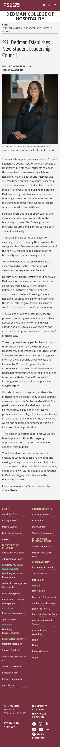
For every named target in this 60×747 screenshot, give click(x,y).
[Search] (49, 5)
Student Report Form (42, 546)
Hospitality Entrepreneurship (10, 631)
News (35, 645)
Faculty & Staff (9, 520)
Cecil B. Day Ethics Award (44, 603)
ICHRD (5, 539)
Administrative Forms (12, 558)
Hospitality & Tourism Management (12, 575)
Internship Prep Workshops (39, 632)
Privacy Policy (11, 722)
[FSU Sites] (55, 5)
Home (5, 24)
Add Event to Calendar (13, 552)
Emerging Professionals (44, 597)
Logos (35, 657)
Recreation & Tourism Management (13, 601)
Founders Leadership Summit (42, 622)
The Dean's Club (40, 573)
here (14, 490)
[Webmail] (43, 5)
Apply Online (8, 685)
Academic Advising (41, 514)
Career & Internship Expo (44, 614)
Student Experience (11, 666)
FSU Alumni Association (43, 567)
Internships (37, 520)
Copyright (9, 726)
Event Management (12, 593)
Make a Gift (38, 579)
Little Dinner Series (11, 533)
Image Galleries (40, 651)
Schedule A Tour (10, 672)
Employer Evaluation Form (42, 554)
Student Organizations (43, 533)
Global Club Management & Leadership (14, 585)
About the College (11, 514)
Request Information (12, 678)
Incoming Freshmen (12, 643)
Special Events (9, 619)
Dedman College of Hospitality (30, 16)
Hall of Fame (38, 590)
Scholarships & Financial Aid (14, 658)
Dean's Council (9, 526)
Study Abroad (38, 526)
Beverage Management (14, 613)
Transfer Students (11, 650)
